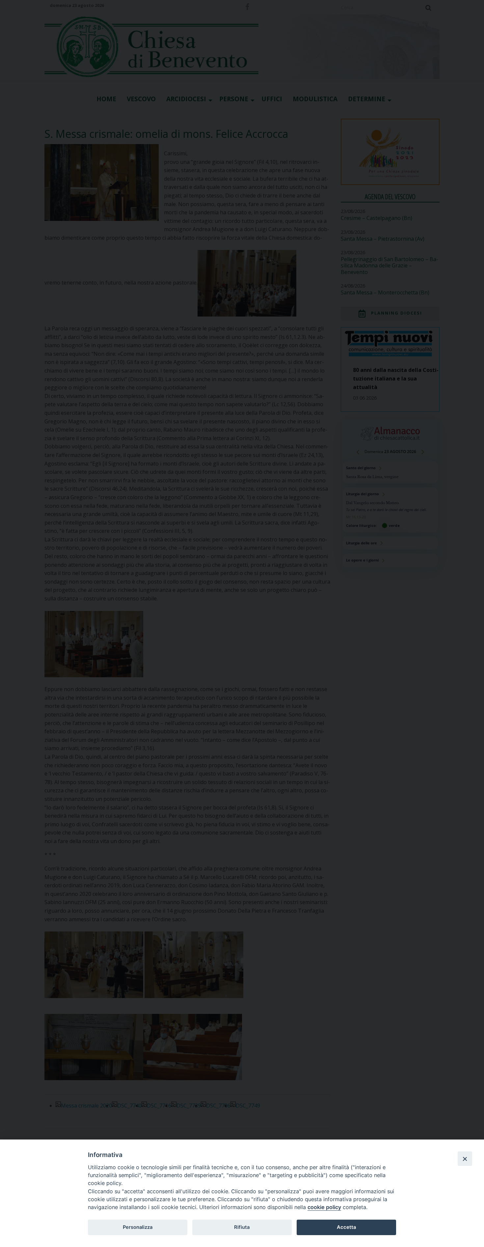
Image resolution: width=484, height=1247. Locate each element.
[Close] (465, 1158)
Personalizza (137, 1227)
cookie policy (324, 1207)
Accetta (346, 1227)
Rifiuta (242, 1227)
